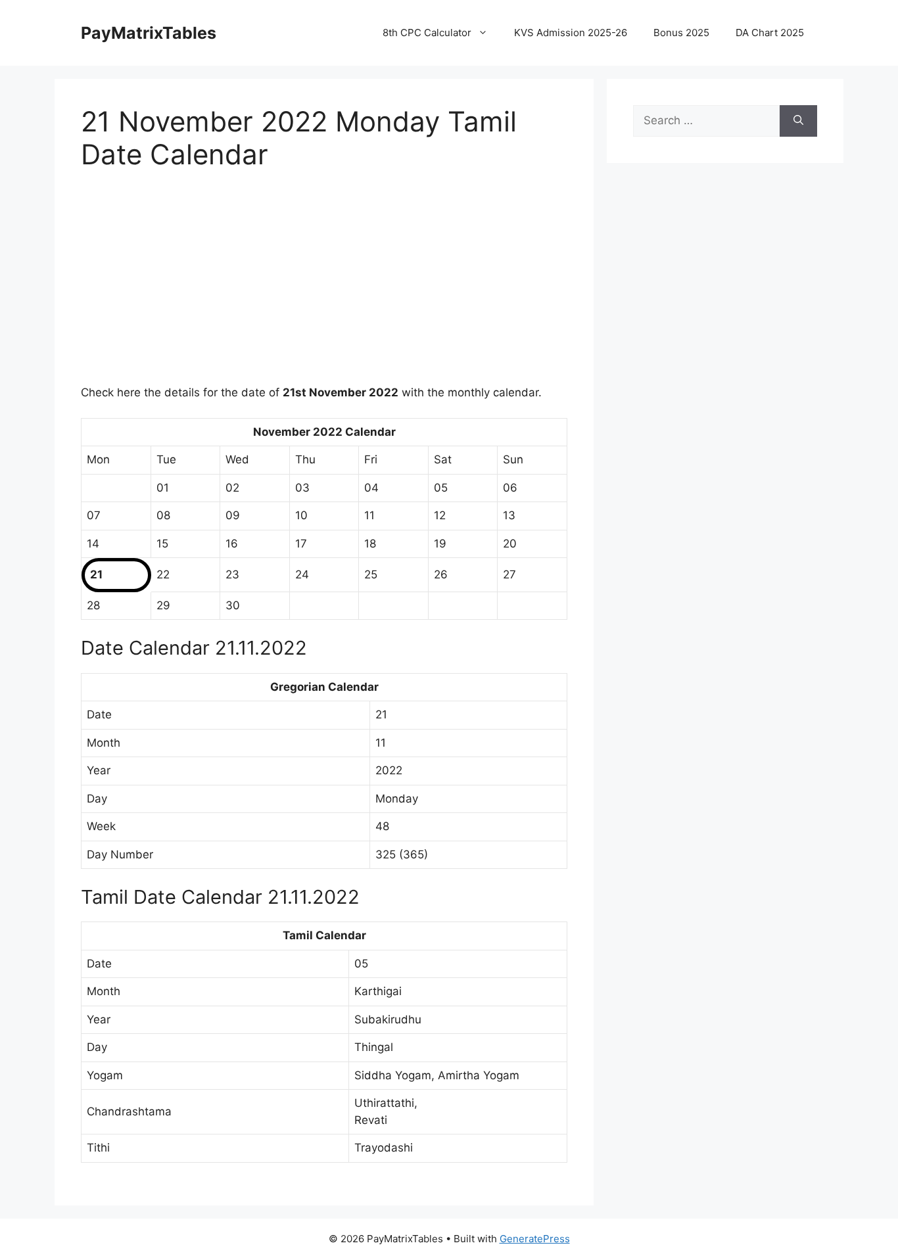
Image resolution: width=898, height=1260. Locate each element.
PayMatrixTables (148, 33)
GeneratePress (535, 1238)
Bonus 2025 (681, 32)
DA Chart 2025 (770, 32)
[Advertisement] (324, 286)
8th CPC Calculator (427, 32)
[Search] (798, 121)
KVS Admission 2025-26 (570, 32)
